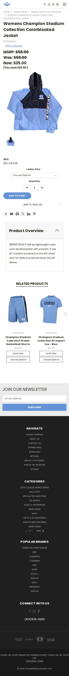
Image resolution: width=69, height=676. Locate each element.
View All (34, 591)
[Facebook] (6, 214)
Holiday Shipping (34, 434)
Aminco (34, 578)
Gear (34, 569)
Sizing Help (34, 451)
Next (65, 314)
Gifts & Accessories (34, 517)
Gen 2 (34, 582)
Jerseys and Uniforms (34, 522)
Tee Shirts (34, 500)
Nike (34, 552)
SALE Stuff (34, 491)
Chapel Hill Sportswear (34, 547)
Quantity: (34, 181)
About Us (35, 438)
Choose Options (18, 359)
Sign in (28, 464)
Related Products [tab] (32, 284)
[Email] (11, 214)
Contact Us (34, 443)
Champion (34, 556)
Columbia (34, 560)
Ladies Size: (34, 169)
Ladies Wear (34, 526)
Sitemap (34, 469)
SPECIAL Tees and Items (34, 496)
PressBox (34, 586)
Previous (4, 314)
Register (40, 464)
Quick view (18, 353)
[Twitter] (23, 214)
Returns (34, 456)
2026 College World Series (34, 487)
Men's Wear (35, 509)
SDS (34, 565)
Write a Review (13, 45)
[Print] (17, 214)
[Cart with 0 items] (57, 4)
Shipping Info (34, 447)
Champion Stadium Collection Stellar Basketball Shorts (18, 341)
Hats (34, 513)
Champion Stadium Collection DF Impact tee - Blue (51, 341)
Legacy (34, 573)
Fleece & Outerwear (34, 504)
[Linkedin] (28, 214)
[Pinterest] (34, 214)
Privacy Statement (34, 460)
